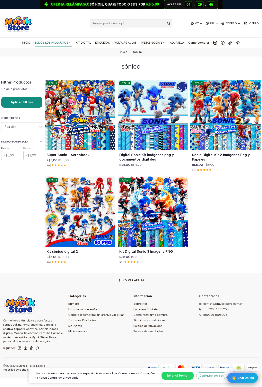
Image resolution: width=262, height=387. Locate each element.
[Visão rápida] (110, 120)
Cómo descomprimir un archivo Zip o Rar (96, 315)
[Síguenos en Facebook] (222, 42)
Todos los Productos (82, 320)
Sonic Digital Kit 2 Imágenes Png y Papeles (221, 157)
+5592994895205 (216, 309)
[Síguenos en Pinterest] (238, 42)
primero (73, 304)
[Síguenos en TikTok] (230, 42)
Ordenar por (10, 118)
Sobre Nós (140, 304)
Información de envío (82, 309)
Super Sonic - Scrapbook (68, 155)
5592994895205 (215, 315)
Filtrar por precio (14, 141)
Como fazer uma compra (150, 315)
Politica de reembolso (148, 331)
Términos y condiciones (149, 320)
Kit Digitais (75, 326)
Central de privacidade (63, 377)
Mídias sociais (77, 331)
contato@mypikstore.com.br (223, 304)
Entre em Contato (145, 309)
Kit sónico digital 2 (62, 251)
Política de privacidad (148, 326)
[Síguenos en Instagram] (215, 42)
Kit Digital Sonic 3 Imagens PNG (146, 251)
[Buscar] (168, 23)
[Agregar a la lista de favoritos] (110, 110)
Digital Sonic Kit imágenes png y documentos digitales (146, 157)
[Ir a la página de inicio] (17, 23)
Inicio (123, 52)
